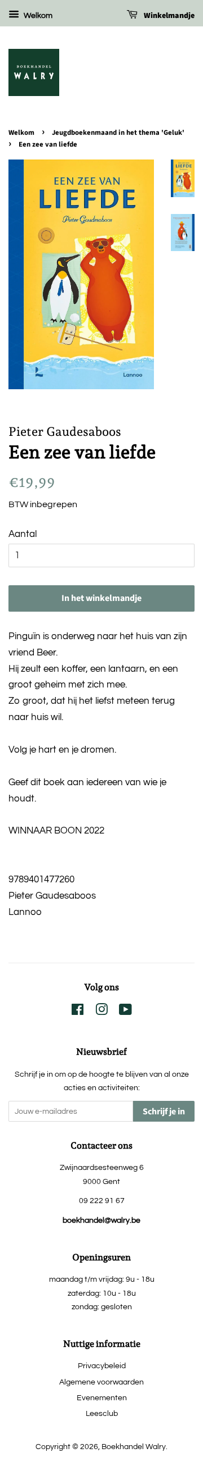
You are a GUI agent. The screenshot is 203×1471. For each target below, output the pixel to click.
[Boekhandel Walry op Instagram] (101, 1012)
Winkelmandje (168, 15)
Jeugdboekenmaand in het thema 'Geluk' (118, 132)
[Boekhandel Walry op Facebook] (77, 1012)
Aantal (22, 534)
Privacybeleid (102, 1365)
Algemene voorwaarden (101, 1382)
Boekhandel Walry (134, 1446)
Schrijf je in (164, 1111)
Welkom (37, 16)
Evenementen (102, 1397)
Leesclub (102, 1413)
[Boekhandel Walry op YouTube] (125, 1012)
